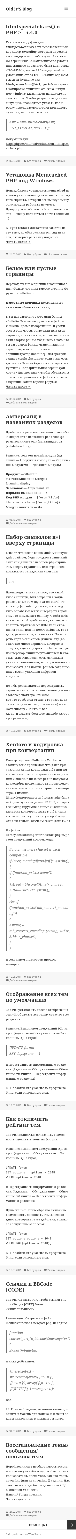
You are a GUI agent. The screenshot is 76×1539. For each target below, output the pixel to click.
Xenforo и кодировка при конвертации (34, 747)
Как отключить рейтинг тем (27, 1121)
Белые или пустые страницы (31, 271)
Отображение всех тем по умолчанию (37, 996)
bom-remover (29, 662)
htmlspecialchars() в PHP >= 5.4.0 (33, 29)
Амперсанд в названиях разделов (34, 419)
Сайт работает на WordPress (23, 1534)
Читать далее (18, 242)
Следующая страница (71, 1524)
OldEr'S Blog (19, 9)
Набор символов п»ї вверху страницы (33, 539)
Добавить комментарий (23, 402)
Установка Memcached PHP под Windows (36, 177)
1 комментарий (56, 730)
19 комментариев (57, 254)
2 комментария (56, 161)
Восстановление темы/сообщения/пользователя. (37, 1450)
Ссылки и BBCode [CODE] (29, 1286)
